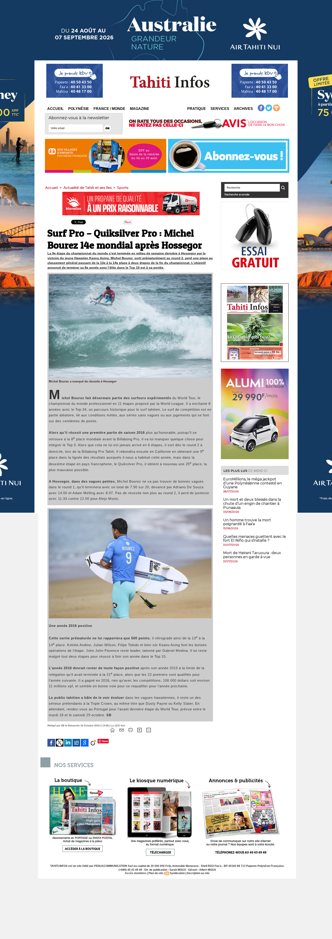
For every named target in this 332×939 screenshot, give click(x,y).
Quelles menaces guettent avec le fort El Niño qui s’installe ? (254, 538)
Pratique (196, 109)
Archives (243, 109)
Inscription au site (198, 873)
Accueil (55, 109)
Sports (122, 187)
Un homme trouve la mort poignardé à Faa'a (247, 522)
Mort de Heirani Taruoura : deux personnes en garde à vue (252, 555)
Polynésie (78, 109)
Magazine (139, 109)
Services (219, 109)
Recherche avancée (236, 194)
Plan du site (155, 873)
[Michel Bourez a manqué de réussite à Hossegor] (130, 275)
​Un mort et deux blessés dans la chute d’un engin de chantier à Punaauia (252, 503)
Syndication (177, 873)
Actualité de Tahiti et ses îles (87, 187)
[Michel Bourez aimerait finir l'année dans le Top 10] (130, 510)
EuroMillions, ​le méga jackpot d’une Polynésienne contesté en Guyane (252, 483)
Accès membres (135, 873)
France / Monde (109, 109)
